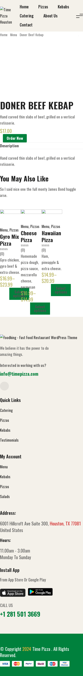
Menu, (4, 230)
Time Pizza (41, 649)
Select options (19, 293)
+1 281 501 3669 (20, 613)
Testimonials (9, 440)
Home (24, 6)
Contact (26, 25)
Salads (5, 496)
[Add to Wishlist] (1, 138)
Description (9, 145)
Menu (13, 34)
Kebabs (63, 6)
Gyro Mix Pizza (9, 239)
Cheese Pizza (29, 236)
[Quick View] (7, 293)
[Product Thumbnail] (10, 218)
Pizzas (43, 6)
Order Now (15, 138)
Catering (27, 16)
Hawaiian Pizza (51, 236)
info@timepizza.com (19, 374)
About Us (50, 16)
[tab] (9, 146)
